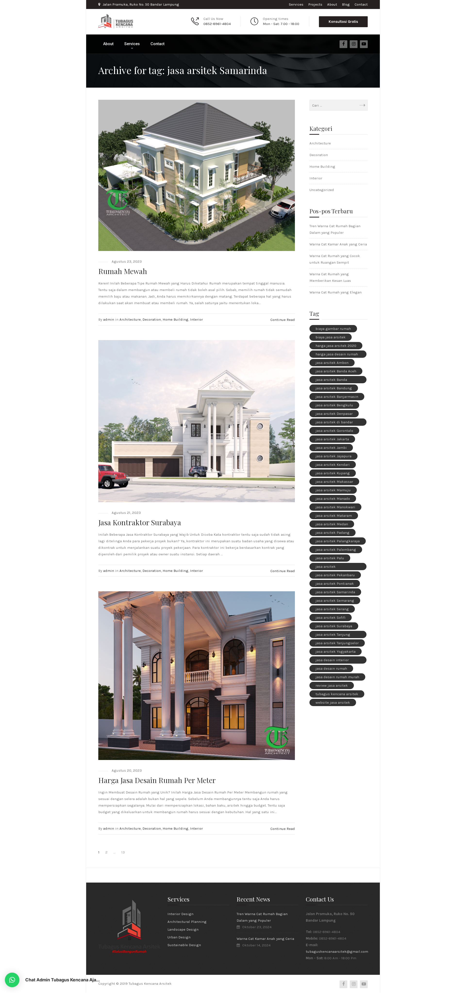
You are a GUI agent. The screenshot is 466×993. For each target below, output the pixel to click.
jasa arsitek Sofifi (331, 617)
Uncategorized (321, 190)
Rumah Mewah (122, 271)
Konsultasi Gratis (343, 21)
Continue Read (282, 319)
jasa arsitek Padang (333, 532)
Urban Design (179, 937)
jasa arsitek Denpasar (334, 413)
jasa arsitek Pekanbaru (335, 575)
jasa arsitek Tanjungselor (337, 643)
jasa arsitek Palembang (336, 549)
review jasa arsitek (332, 685)
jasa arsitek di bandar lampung (334, 423)
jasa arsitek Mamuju (333, 490)
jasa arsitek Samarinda (335, 592)
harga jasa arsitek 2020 (336, 345)
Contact (361, 4)
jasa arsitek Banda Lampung (331, 380)
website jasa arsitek (333, 702)
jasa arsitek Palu (330, 558)
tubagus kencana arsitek (337, 694)
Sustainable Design (184, 945)
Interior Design (180, 914)
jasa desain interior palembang (332, 661)
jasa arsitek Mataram (334, 515)
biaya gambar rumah (333, 328)
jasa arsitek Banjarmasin (337, 396)
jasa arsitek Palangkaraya (338, 541)
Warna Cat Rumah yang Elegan (335, 292)
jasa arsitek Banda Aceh (336, 371)
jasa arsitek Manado (333, 498)
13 (123, 852)
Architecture (130, 319)
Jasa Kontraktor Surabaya (139, 522)
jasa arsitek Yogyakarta (336, 651)
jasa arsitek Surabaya (334, 626)
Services (296, 4)
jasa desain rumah (331, 668)
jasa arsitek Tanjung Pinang (333, 635)
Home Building (175, 319)
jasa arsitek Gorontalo (334, 430)
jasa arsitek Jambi (331, 447)
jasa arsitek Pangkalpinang (329, 567)
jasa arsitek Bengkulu (334, 405)
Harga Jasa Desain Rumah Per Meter (157, 780)
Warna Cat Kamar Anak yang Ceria (338, 244)
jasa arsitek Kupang (333, 473)
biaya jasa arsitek (331, 337)
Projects (315, 4)
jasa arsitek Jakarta (332, 439)
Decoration (151, 319)
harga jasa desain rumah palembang (337, 355)
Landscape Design (183, 929)
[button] (12, 980)
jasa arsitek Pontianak (335, 583)
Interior (196, 319)
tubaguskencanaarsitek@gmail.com (337, 951)
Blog (346, 4)
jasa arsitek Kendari (333, 464)
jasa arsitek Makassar (334, 481)
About (332, 4)
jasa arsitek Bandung (334, 388)
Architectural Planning (187, 921)
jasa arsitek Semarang (335, 600)
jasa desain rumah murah (337, 677)
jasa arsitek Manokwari (335, 507)
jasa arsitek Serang (332, 609)
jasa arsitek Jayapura (333, 456)
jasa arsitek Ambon (332, 362)
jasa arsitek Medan (332, 524)
